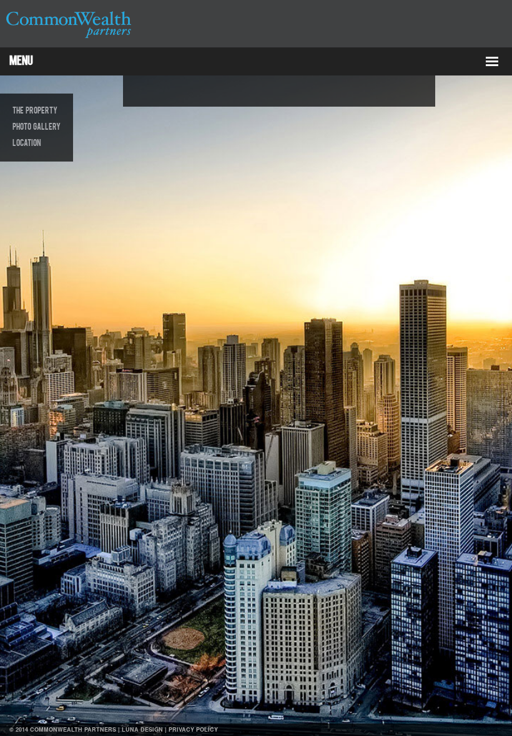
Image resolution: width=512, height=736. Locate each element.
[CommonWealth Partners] (68, 38)
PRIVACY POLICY (193, 729)
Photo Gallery (36, 127)
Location (26, 143)
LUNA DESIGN (142, 729)
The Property (34, 111)
